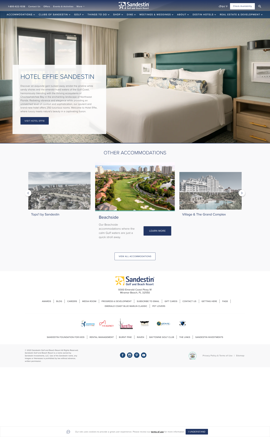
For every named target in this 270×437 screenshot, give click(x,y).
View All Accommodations (135, 256)
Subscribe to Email (148, 301)
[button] (260, 6)
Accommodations (19, 14)
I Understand (196, 431)
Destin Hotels (203, 14)
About (181, 14)
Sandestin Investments (209, 337)
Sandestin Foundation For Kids (66, 337)
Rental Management (102, 337)
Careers (72, 301)
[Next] (242, 193)
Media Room (89, 301)
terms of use (157, 431)
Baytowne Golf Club (161, 337)
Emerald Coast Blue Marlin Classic (126, 306)
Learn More (77, 226)
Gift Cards (171, 301)
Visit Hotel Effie (35, 121)
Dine (130, 14)
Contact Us (34, 6)
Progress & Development (117, 301)
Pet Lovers (158, 306)
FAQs (225, 301)
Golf (77, 14)
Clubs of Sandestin (53, 14)
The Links (184, 337)
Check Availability (242, 6)
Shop (117, 14)
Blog (59, 301)
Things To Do (97, 14)
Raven (140, 337)
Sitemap (240, 355)
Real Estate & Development (240, 14)
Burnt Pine (125, 337)
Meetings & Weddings (155, 14)
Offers (46, 6)
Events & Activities (63, 6)
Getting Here (209, 301)
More (79, 6)
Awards (46, 301)
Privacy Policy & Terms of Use (217, 355)
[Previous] (28, 193)
